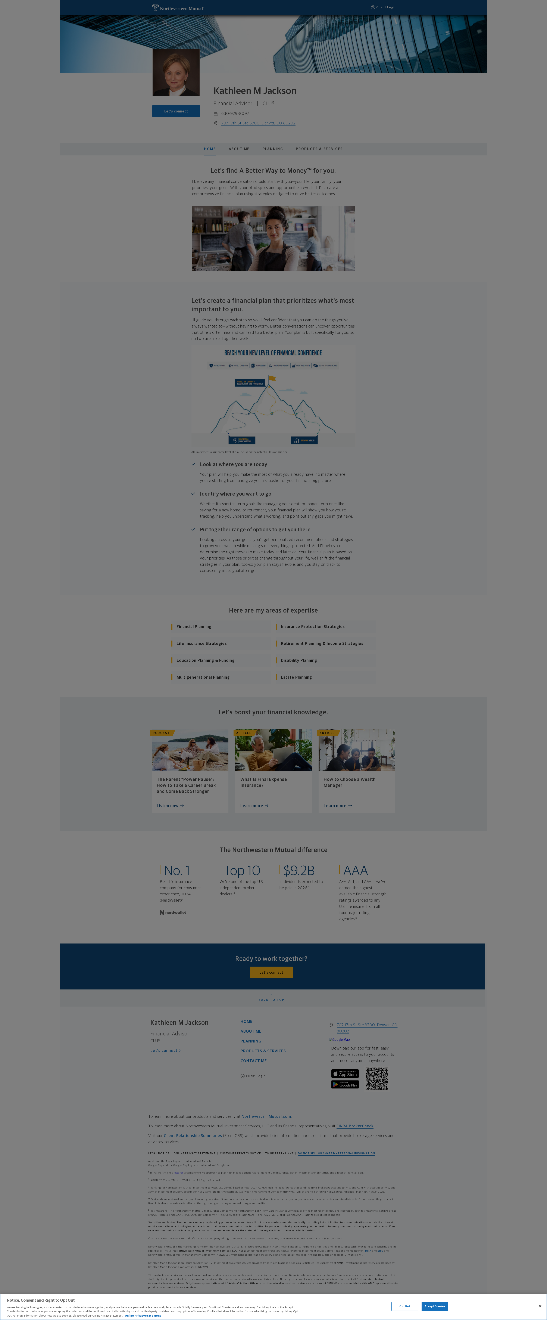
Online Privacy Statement (143, 1315)
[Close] (540, 1306)
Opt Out (404, 1306)
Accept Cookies (435, 1306)
